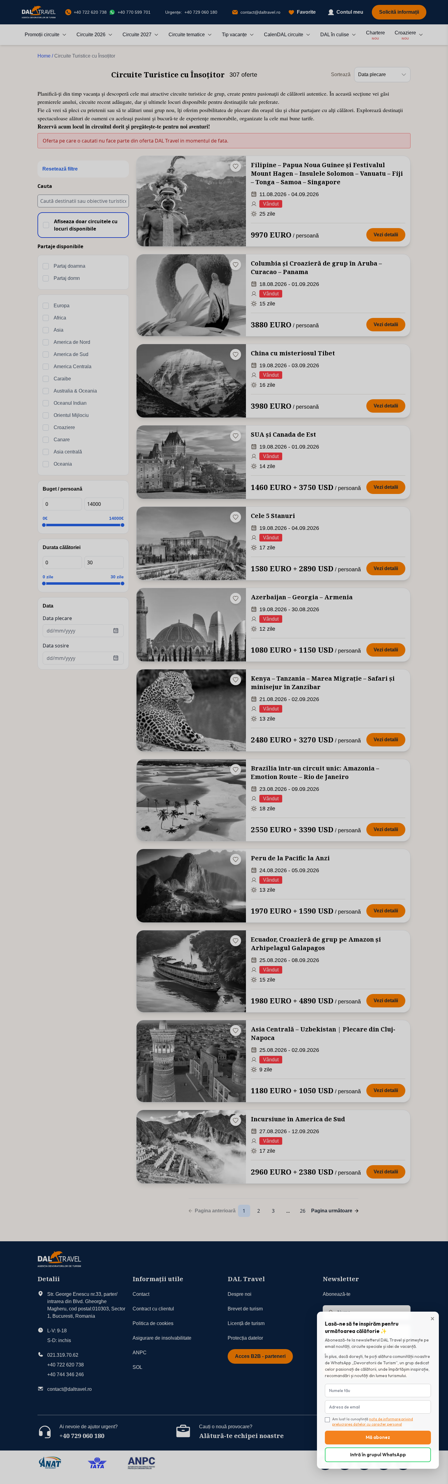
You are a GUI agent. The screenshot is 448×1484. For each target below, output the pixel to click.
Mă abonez (378, 1437)
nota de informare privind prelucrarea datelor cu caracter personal (372, 1421)
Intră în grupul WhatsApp (378, 1455)
